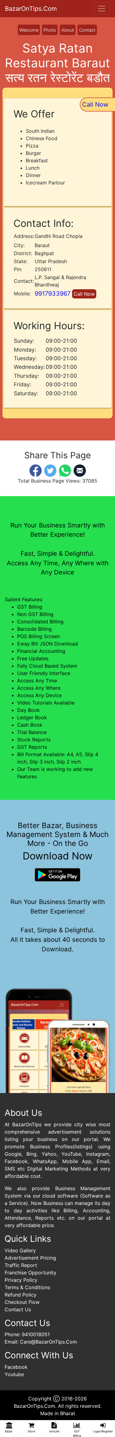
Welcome (28, 30)
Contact (87, 30)
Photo (50, 30)
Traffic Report (21, 1265)
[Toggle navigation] (101, 8)
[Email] (80, 470)
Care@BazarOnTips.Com (48, 1342)
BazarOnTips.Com (31, 8)
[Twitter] (50, 470)
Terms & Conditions (27, 1287)
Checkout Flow (22, 1302)
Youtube (14, 1374)
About (67, 30)
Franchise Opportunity (30, 1272)
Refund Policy (20, 1295)
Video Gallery (20, 1250)
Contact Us (18, 1309)
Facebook (16, 1367)
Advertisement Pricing (30, 1258)
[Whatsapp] (65, 470)
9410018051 (36, 1334)
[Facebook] (35, 470)
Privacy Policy (21, 1280)
